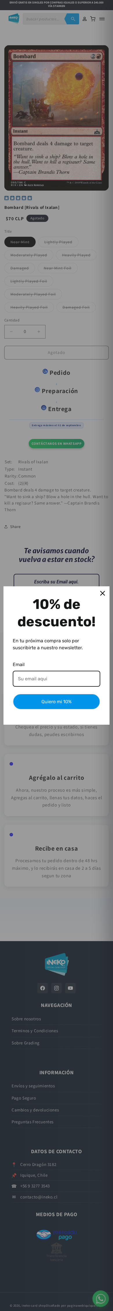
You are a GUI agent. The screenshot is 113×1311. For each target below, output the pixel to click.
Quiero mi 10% (56, 701)
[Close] (103, 593)
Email (19, 664)
